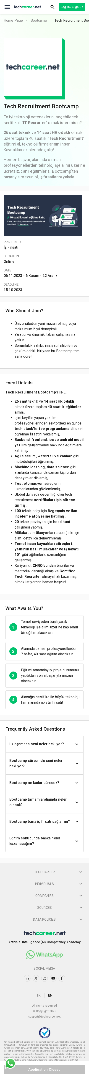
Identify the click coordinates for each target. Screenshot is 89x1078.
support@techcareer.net (44, 1016)
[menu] (7, 7)
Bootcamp (39, 20)
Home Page (13, 20)
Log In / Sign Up (72, 7)
